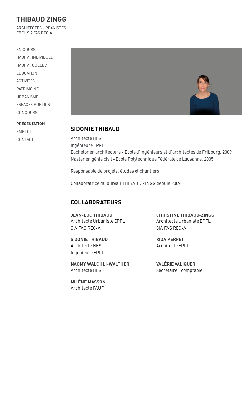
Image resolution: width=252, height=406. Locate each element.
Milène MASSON (88, 281)
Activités (25, 80)
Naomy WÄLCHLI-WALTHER (100, 263)
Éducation (26, 73)
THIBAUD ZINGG (41, 19)
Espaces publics (33, 104)
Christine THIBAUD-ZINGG (185, 215)
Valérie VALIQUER (175, 263)
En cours (25, 49)
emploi (23, 131)
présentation (30, 123)
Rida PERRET (170, 239)
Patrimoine (27, 88)
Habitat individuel (34, 57)
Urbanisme (27, 96)
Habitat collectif (34, 65)
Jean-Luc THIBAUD (91, 215)
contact (25, 139)
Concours (26, 112)
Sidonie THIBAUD (89, 239)
